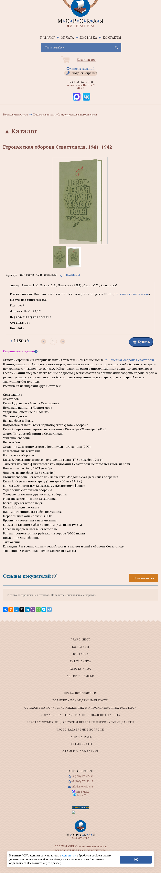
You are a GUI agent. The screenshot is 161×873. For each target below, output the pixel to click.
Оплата (67, 37)
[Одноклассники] (10, 609)
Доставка (88, 37)
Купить (144, 341)
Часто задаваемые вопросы (80, 729)
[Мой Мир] (16, 609)
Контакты (112, 37)
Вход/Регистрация (84, 73)
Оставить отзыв (144, 578)
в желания (48, 275)
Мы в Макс (82, 791)
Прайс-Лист (80, 639)
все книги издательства (131, 294)
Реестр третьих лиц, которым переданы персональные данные (80, 722)
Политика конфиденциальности (80, 700)
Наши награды (81, 737)
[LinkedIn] (27, 609)
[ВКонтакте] (5, 609)
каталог (47, 37)
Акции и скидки (80, 676)
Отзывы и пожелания (80, 751)
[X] (21, 609)
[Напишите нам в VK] (86, 97)
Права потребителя (80, 693)
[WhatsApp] (38, 609)
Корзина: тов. (86, 59)
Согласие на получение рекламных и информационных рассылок (80, 707)
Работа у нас (80, 668)
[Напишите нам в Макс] (76, 97)
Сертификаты (80, 744)
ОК (136, 859)
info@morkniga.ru (82, 786)
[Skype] (43, 609)
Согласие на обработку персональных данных (80, 715)
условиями (69, 855)
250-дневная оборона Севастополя (129, 360)
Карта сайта (80, 661)
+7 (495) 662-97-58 (80, 82)
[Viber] (32, 609)
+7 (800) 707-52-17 (82, 781)
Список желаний (82, 69)
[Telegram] (49, 609)
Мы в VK (82, 795)
